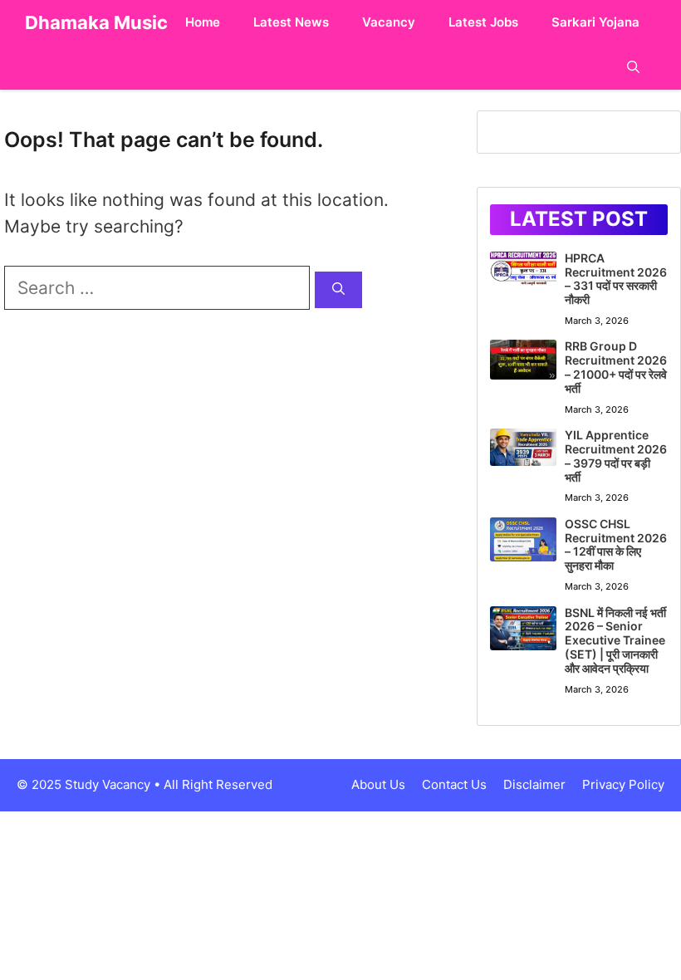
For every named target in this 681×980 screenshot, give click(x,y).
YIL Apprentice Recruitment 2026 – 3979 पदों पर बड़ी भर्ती (616, 455)
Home (202, 22)
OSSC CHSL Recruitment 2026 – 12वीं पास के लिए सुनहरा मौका (616, 544)
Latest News (291, 22)
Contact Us (454, 784)
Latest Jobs (483, 22)
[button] (633, 67)
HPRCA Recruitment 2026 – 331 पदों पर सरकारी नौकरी (616, 278)
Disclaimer (534, 784)
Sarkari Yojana (595, 22)
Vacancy (388, 22)
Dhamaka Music (96, 22)
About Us (378, 784)
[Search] (338, 290)
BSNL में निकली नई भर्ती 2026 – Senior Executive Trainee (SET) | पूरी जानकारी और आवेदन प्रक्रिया (615, 640)
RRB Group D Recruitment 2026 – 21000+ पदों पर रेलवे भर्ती (616, 366)
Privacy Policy (623, 784)
